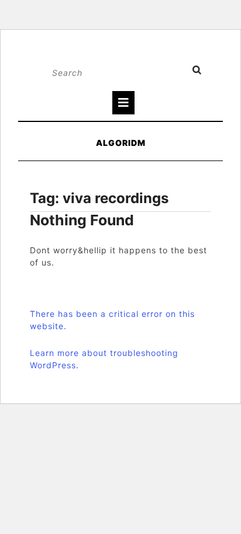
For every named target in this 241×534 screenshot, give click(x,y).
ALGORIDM (121, 143)
